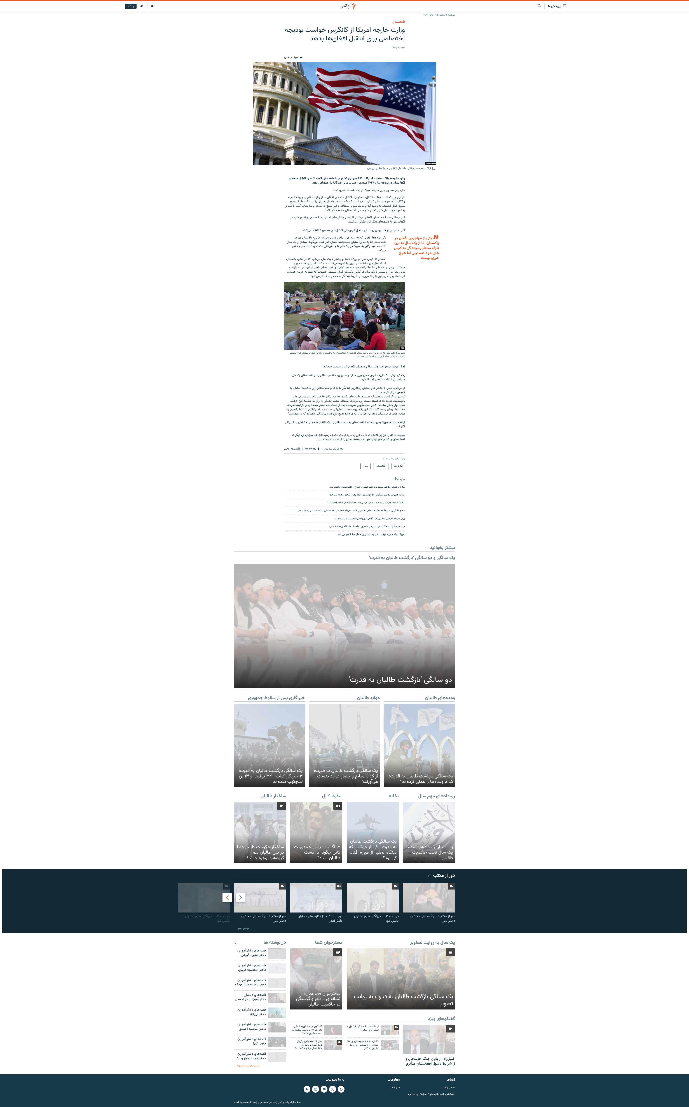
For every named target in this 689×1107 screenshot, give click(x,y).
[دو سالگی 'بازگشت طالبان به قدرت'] (344, 626)
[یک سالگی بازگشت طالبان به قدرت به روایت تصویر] (401, 978)
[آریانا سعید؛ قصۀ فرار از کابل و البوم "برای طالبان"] (390, 1030)
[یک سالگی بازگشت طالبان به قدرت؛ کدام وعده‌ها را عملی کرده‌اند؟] (419, 745)
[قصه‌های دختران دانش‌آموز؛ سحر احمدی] (277, 998)
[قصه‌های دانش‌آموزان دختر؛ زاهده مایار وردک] (277, 983)
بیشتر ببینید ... (241, 928)
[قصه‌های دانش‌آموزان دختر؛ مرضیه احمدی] (277, 1027)
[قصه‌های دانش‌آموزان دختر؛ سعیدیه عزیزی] (277, 968)
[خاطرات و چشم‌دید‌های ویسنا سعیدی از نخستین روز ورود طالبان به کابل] (390, 1045)
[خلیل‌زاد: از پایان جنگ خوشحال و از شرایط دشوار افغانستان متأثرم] (429, 1039)
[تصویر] (152, 6)
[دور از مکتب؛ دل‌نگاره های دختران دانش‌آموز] (429, 898)
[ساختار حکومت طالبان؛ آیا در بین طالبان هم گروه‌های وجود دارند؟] (260, 832)
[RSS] (307, 1089)
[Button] (293, 57)
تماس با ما (449, 1087)
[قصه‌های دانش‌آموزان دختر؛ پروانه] (277, 1013)
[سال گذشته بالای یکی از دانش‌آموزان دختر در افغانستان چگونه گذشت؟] (333, 1045)
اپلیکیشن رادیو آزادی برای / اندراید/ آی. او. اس (431, 1094)
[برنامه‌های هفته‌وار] (142, 6)
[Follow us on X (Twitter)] (332, 1089)
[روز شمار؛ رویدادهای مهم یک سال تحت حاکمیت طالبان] (429, 832)
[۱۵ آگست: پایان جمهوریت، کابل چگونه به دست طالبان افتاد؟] (316, 832)
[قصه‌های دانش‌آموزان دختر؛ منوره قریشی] (277, 953)
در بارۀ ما (395, 1087)
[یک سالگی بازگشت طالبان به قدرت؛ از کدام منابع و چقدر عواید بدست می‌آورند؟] (344, 745)
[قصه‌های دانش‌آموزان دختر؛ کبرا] (277, 1042)
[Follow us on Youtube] (324, 1089)
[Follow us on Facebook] (341, 1089)
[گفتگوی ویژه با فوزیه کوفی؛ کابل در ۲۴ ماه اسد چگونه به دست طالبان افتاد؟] (333, 1030)
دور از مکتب (444, 876)
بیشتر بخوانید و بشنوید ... (246, 1065)
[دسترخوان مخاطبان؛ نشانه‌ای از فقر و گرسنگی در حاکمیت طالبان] (316, 978)
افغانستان (398, 22)
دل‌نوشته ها (275, 943)
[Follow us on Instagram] (315, 1089)
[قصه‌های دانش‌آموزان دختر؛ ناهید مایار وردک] (277, 1057)
